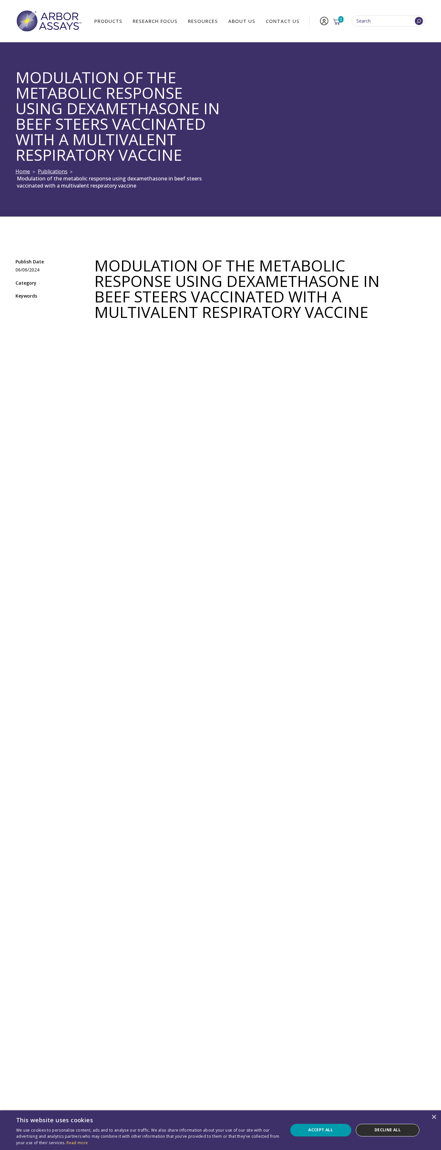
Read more (77, 1142)
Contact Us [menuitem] (283, 21)
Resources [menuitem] (203, 21)
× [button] (433, 1117)
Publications (52, 171)
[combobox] (389, 21)
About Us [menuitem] (241, 21)
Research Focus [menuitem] (155, 21)
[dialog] (220, 1130)
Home (22, 171)
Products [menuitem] (108, 21)
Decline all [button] (387, 1130)
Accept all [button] (320, 1130)
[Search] (419, 21)
